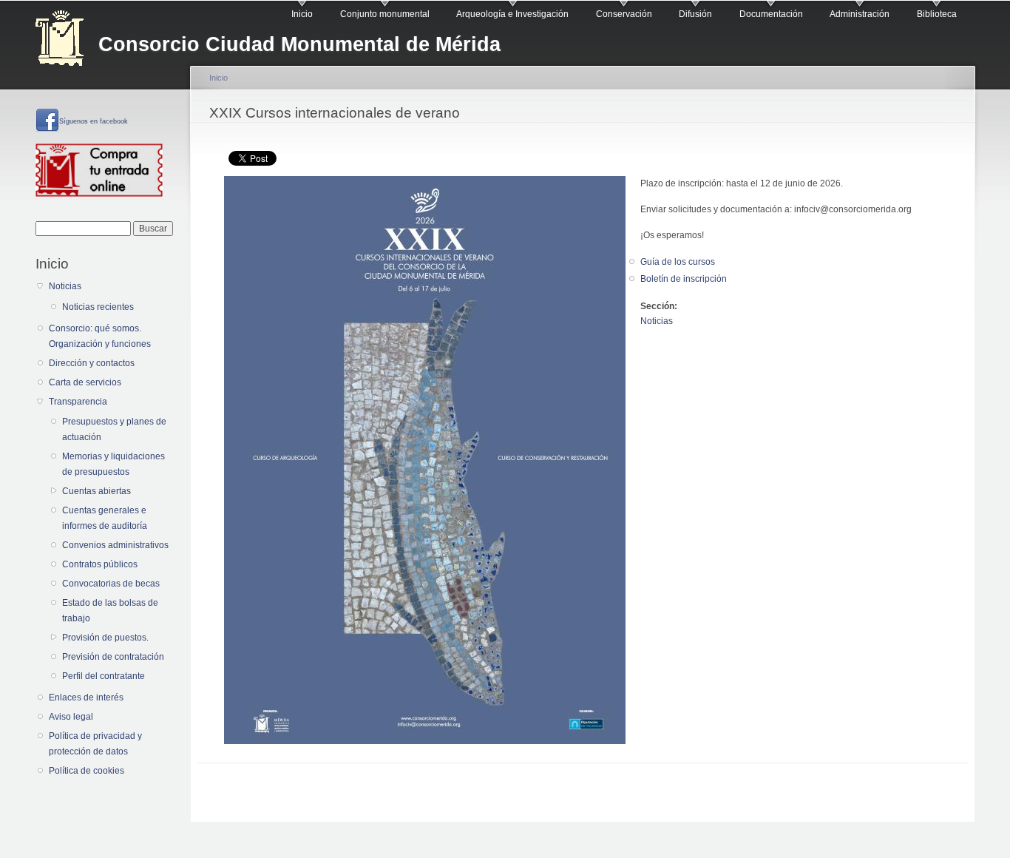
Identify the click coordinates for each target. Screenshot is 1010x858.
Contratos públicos (100, 564)
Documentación (771, 14)
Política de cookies (86, 771)
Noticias (65, 286)
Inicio (302, 14)
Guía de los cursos (677, 262)
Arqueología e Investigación (512, 14)
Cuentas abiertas (96, 491)
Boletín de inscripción (683, 279)
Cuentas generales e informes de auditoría (104, 518)
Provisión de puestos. (105, 637)
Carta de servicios (85, 382)
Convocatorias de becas (111, 583)
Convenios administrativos (115, 545)
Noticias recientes (98, 307)
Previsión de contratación (113, 657)
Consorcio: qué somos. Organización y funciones (100, 336)
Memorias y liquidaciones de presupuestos (113, 464)
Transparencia (78, 401)
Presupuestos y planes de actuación (114, 429)
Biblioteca (937, 14)
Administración (859, 14)
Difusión (695, 14)
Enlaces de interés (86, 697)
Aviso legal (71, 717)
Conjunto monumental (385, 14)
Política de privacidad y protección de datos (95, 744)
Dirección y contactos (92, 363)
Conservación (624, 14)
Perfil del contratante (103, 676)
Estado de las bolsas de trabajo (110, 611)
